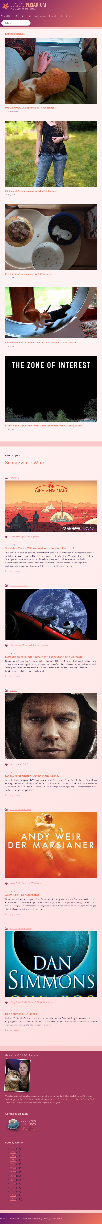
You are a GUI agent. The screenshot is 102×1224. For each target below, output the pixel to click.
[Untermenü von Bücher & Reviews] (46, 16)
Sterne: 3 (32, 1002)
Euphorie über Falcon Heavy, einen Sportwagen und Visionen (43, 656)
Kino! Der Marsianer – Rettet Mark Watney (32, 775)
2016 (13, 1183)
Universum (45, 644)
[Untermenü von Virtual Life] (13, 16)
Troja (39, 1002)
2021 (13, 1164)
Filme (13, 690)
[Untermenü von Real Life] (25, 16)
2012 (13, 1199)
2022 (13, 1160)
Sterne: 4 (26, 883)
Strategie (20, 536)
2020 (13, 1168)
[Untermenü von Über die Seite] (74, 16)
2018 (13, 1175)
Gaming (14, 478)
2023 (13, 1156)
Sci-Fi (25, 764)
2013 (13, 1195)
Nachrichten (33, 644)
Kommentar (15, 644)
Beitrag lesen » (12, 571)
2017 (13, 1179)
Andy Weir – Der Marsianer (22, 894)
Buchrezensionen (20, 809)
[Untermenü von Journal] (57, 16)
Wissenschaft (37, 883)
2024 (13, 1152)
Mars (12, 536)
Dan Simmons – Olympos (21, 1013)
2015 (13, 1187)
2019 (13, 1172)
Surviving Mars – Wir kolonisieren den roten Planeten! (39, 548)
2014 (13, 1191)
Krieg (12, 1002)
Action (13, 764)
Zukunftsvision (49, 1002)
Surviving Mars (32, 536)
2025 (13, 1148)
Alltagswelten (19, 585)
